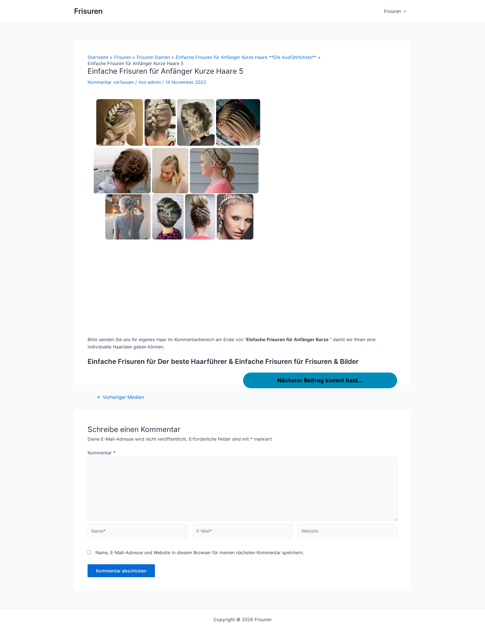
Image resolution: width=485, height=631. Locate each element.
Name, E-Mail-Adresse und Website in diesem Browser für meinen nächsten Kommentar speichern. (199, 552)
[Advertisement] (242, 290)
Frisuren (88, 11)
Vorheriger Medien (120, 397)
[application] (403, 11)
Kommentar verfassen (111, 82)
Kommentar (101, 453)
